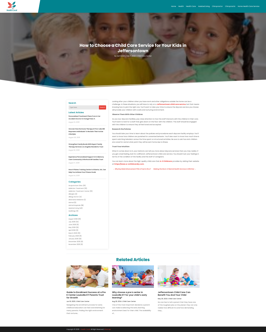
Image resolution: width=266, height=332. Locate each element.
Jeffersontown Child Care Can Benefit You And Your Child (174, 293)
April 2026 (72, 230)
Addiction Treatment (76, 188)
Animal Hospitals (74, 205)
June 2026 (72, 225)
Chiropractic (230, 6)
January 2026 (73, 239)
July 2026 (72, 222)
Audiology (72, 211)
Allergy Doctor (74, 197)
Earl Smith (121, 56)
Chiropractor (217, 6)
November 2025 (74, 244)
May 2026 (72, 227)
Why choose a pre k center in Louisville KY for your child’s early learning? (129, 295)
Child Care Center (144, 56)
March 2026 (73, 233)
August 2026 (73, 219)
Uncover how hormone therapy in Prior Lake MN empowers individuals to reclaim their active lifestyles (87, 131)
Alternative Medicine (76, 200)
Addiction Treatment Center (79, 191)
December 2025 (74, 241)
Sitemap (108, 329)
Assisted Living (204, 6)
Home (173, 6)
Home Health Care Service (248, 6)
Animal (71, 202)
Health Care (191, 6)
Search (102, 107)
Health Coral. (85, 329)
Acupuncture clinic (76, 185)
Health (181, 6)
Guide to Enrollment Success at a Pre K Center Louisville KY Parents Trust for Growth (86, 295)
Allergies (72, 194)
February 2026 (74, 236)
